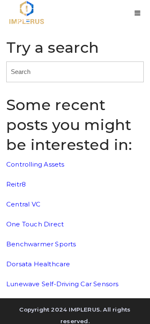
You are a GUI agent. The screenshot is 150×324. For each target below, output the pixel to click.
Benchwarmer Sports (41, 244)
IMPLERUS (84, 309)
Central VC (23, 204)
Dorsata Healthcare (38, 264)
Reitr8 (16, 184)
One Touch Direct (35, 224)
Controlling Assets (35, 164)
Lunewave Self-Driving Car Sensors (62, 284)
